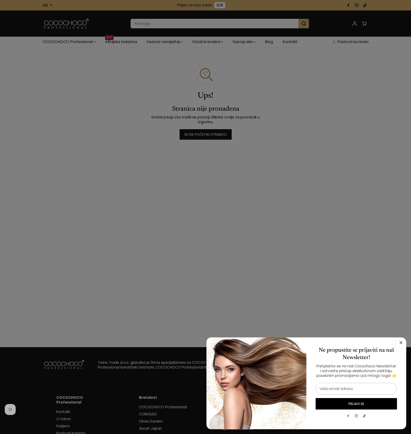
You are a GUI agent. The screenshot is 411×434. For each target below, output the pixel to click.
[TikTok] (364, 416)
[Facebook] (348, 416)
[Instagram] (356, 416)
